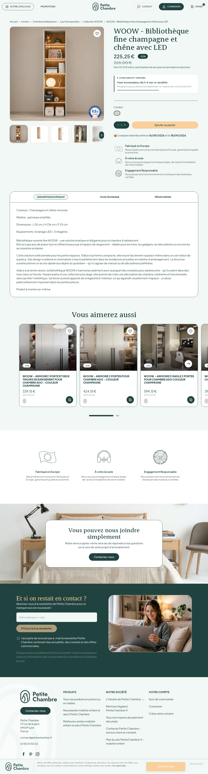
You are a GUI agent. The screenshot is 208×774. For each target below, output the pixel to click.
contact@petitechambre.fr (36, 737)
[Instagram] (37, 754)
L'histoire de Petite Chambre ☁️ (125, 699)
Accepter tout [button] (165, 766)
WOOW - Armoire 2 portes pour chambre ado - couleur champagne (106, 379)
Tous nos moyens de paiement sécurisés (124, 719)
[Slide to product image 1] (19, 134)
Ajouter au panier (165, 125)
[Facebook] (23, 754)
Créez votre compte (161, 713)
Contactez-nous (104, 557)
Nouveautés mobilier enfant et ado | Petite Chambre (81, 712)
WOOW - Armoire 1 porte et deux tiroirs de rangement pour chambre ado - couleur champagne (46, 381)
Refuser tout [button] (196, 763)
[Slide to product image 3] (60, 134)
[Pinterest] (30, 754)
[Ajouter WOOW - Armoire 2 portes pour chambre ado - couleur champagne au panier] (130, 399)
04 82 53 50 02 (29, 743)
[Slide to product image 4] (81, 134)
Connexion (155, 706)
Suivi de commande (161, 699)
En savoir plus (119, 765)
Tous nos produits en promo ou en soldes (81, 701)
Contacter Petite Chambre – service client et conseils (123, 730)
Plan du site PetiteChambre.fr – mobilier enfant (125, 741)
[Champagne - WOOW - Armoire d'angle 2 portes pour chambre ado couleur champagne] (146, 401)
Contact (147, 6)
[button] (89, 771)
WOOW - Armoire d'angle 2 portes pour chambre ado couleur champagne (169, 379)
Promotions (48, 6)
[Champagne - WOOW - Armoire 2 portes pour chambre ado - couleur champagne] (85, 401)
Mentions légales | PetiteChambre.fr (117, 708)
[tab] (51, 197)
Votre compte (159, 692)
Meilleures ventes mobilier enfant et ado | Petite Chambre (82, 723)
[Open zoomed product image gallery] (57, 74)
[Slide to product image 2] (39, 134)
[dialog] (104, 766)
